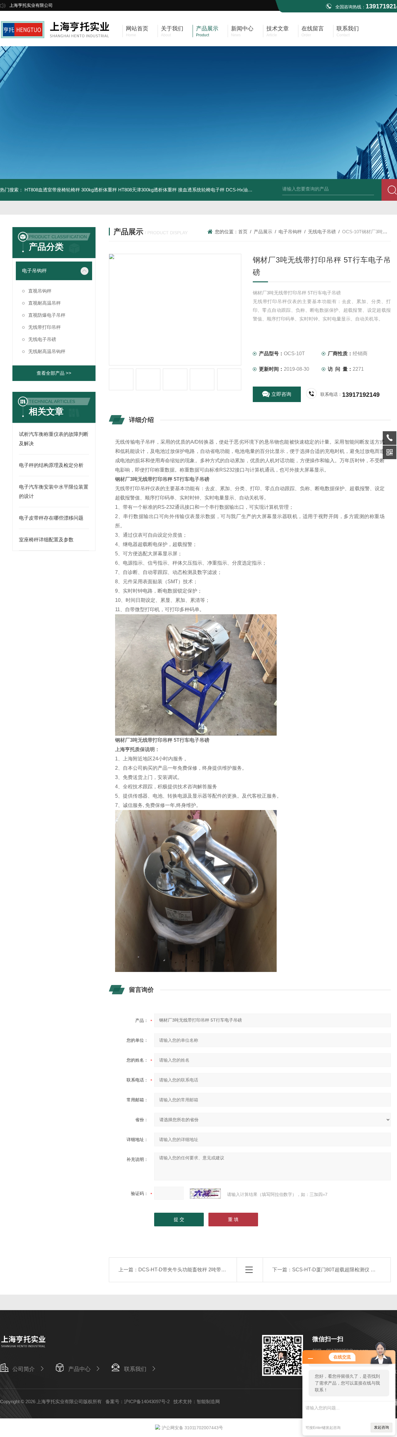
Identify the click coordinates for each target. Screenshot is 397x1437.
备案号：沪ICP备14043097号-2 (137, 1401)
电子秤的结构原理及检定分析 (51, 465)
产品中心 (79, 1369)
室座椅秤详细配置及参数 (46, 539)
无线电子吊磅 (42, 339)
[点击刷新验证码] (205, 1193)
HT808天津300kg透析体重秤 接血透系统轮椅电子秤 (171, 189)
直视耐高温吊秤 (44, 303)
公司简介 (23, 1369)
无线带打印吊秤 (44, 327)
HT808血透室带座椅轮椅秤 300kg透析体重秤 (71, 189)
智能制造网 (208, 1401)
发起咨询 (381, 1427)
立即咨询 (281, 394)
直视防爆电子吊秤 (46, 315)
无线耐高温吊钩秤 (46, 351)
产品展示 (263, 231)
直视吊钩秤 (39, 290)
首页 (243, 231)
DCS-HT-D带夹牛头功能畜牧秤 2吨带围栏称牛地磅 (194, 1269)
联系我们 (135, 1369)
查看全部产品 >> (54, 373)
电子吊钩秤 (34, 270)
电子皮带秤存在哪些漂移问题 (51, 518)
